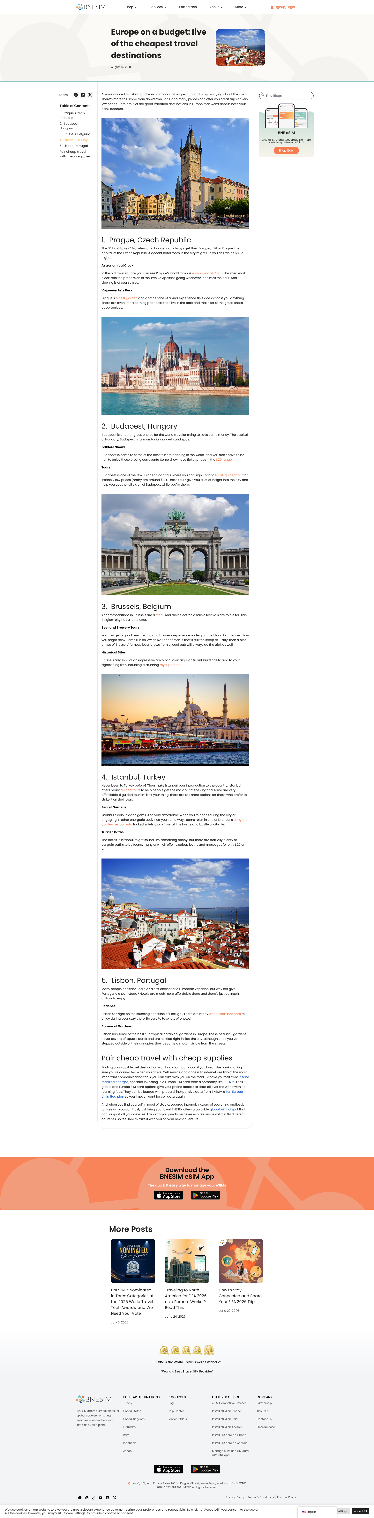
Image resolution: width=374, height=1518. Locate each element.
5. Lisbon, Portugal (74, 146)
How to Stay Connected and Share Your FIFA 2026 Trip (240, 1295)
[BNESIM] (93, 1399)
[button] (76, 95)
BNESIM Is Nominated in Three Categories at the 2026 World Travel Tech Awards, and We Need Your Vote (132, 1301)
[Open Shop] (135, 7)
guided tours (130, 790)
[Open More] (245, 7)
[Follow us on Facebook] (80, 1497)
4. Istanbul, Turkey (74, 140)
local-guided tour (229, 475)
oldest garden (127, 298)
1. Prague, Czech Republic (72, 115)
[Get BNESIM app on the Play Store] (205, 1195)
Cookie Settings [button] (338, 1511)
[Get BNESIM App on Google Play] (205, 1469)
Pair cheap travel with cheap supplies (75, 154)
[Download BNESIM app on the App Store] (168, 1195)
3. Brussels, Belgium (75, 134)
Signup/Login (284, 7)
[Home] (90, 7)
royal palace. (170, 665)
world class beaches (225, 1014)
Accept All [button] (360, 1511)
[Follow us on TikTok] (93, 1497)
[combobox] (286, 95)
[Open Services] (165, 7)
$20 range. (224, 459)
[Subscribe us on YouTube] (100, 1497)
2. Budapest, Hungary (69, 126)
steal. (160, 615)
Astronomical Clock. (207, 273)
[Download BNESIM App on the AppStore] (168, 1469)
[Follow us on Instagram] (87, 1497)
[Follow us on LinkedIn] (107, 1497)
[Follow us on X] (114, 1497)
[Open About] (221, 7)
